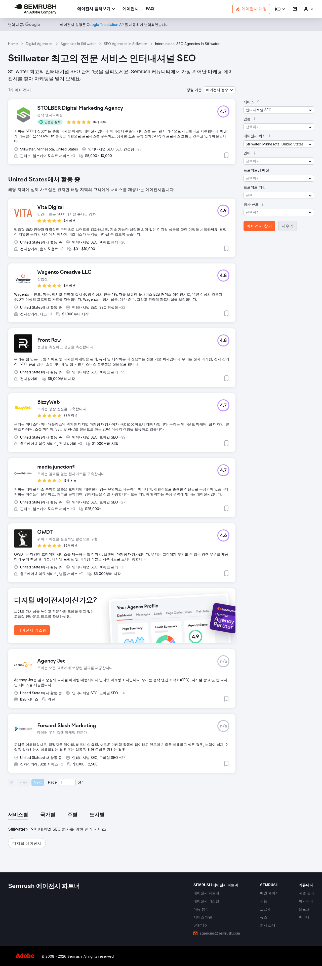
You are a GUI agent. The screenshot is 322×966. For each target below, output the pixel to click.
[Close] (249, 422)
